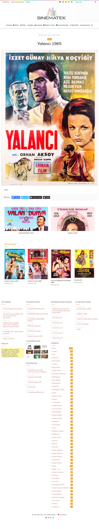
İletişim (28, 2)
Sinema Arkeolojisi (62, 25)
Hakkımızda (6, 2)
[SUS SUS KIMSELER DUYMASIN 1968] (61, 264)
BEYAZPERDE (56, 412)
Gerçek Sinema (57, 415)
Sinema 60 (55, 421)
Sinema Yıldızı (56, 437)
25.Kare (54, 364)
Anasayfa (9, 25)
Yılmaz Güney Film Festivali (60, 488)
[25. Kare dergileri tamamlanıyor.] (29, 356)
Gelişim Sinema (57, 405)
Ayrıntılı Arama (85, 25)
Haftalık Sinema (57, 456)
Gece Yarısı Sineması (58, 373)
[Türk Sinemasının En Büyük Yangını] (37, 347)
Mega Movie (56, 367)
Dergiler (30, 25)
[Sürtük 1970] (84, 263)
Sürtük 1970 (78, 280)
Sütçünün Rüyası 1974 (11, 281)
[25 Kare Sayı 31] (37, 352)
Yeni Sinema (56, 361)
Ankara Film (56, 460)
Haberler (54, 503)
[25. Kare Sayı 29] (44, 356)
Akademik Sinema (58, 431)
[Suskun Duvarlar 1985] (38, 264)
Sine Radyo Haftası (58, 389)
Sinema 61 (55, 358)
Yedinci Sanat (56, 370)
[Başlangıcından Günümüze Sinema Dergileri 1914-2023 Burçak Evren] (29, 352)
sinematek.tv (63, 514)
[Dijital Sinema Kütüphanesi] (49, 13)
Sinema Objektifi (57, 450)
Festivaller (55, 481)
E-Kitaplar (39, 25)
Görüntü (54, 444)
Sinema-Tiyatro (57, 396)
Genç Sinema (56, 380)
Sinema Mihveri (57, 463)
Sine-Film (55, 447)
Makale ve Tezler (49, 25)
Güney (54, 393)
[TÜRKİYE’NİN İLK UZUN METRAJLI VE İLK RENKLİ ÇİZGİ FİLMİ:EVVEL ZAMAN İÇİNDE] (29, 347)
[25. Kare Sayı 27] (37, 356)
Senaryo (54, 440)
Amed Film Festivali (58, 497)
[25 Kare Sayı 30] (44, 352)
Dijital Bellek (75, 25)
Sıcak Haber (56, 500)
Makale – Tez (56, 469)
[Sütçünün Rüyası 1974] (14, 264)
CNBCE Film (56, 434)
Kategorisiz (55, 506)
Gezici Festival (56, 491)
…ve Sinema (56, 402)
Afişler (24, 25)
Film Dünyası (56, 424)
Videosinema (56, 383)
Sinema (54, 399)
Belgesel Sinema (57, 453)
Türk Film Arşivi (57, 409)
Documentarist (56, 494)
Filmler (17, 25)
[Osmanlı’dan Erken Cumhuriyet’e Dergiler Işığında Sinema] (44, 347)
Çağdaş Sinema (57, 418)
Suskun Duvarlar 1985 (34, 281)
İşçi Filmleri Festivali (58, 484)
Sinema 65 (55, 386)
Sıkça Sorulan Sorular (17, 2)
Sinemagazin (56, 377)
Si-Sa (54, 428)
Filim (53, 354)
